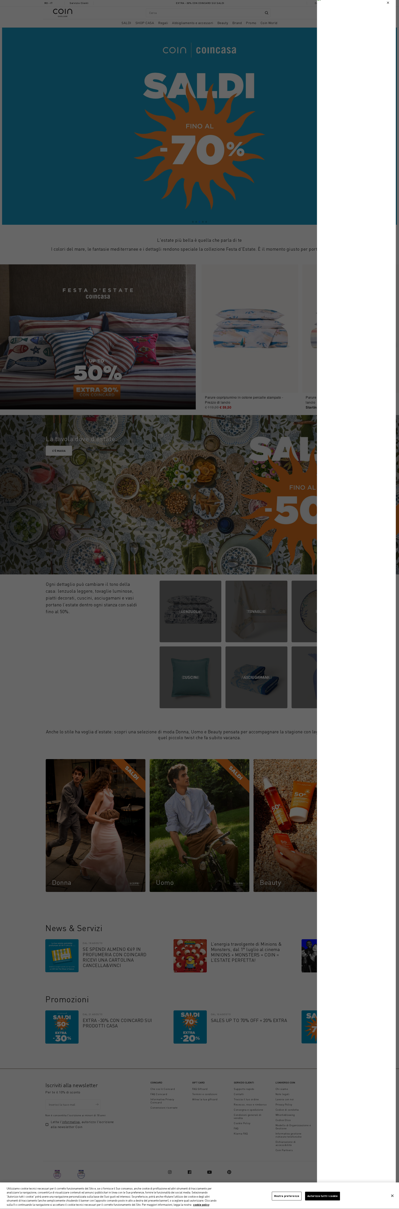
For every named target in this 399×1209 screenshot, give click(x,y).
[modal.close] (388, 2)
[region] (199, 1195)
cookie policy (201, 1204)
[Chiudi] (392, 1195)
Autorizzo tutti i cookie (322, 1196)
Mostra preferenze (286, 1196)
